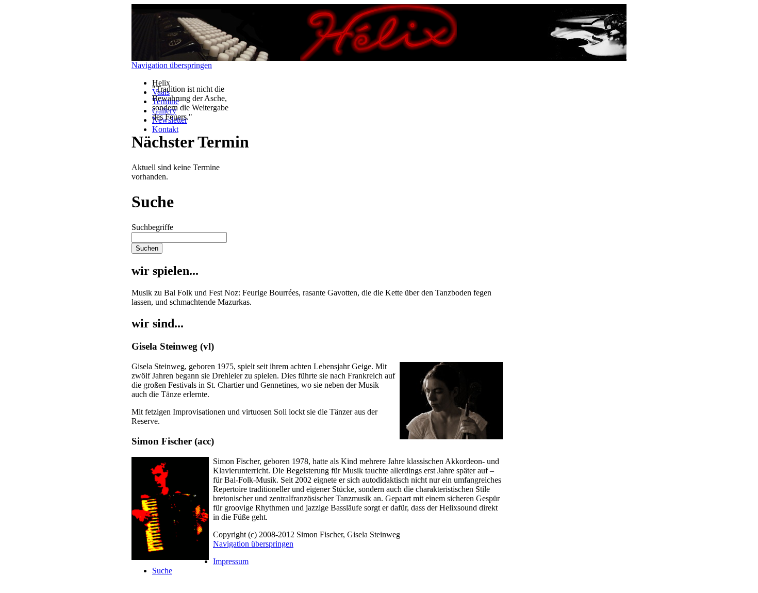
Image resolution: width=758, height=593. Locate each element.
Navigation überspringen (171, 65)
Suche (162, 570)
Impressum (231, 561)
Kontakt (165, 129)
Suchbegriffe (152, 227)
